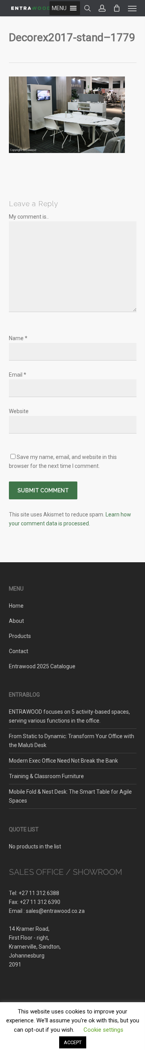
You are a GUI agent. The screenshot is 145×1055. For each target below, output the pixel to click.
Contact (18, 651)
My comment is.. (29, 217)
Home (16, 606)
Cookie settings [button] (103, 1029)
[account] (102, 8)
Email (17, 375)
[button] (132, 8)
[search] (87, 8)
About (16, 621)
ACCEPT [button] (73, 1042)
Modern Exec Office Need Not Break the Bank (63, 761)
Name (18, 338)
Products (20, 636)
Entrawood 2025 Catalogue (42, 666)
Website (19, 411)
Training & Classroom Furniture (46, 776)
